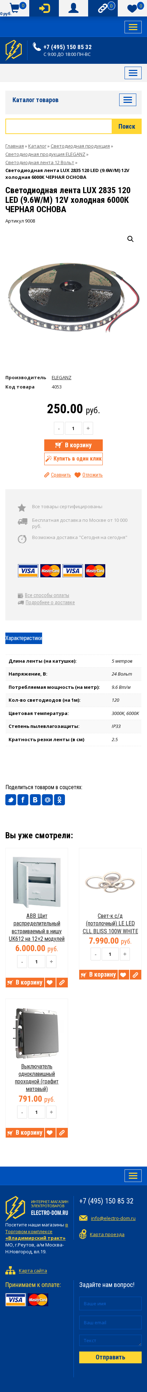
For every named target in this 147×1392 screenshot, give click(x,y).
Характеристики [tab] (23, 638)
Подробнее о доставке (50, 602)
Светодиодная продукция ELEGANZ (45, 154)
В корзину (78, 445)
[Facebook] (23, 800)
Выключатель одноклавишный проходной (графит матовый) (37, 1078)
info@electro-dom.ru (113, 1218)
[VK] (35, 800)
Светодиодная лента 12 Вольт (39, 162)
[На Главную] (13, 50)
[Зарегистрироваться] (73, 8)
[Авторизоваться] (44, 8)
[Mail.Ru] (47, 800)
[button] (130, 239)
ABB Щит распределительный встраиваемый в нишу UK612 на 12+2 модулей (37, 927)
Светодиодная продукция (80, 146)
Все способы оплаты (47, 595)
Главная (14, 146)
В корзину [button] (29, 982)
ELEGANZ (61, 377)
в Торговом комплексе (36, 1231)
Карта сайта (33, 1271)
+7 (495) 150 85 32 (68, 47)
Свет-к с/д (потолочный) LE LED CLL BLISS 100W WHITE (110, 923)
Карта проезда (107, 1234)
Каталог (37, 146)
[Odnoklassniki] (59, 800)
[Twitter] (11, 800)
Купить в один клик (78, 458)
